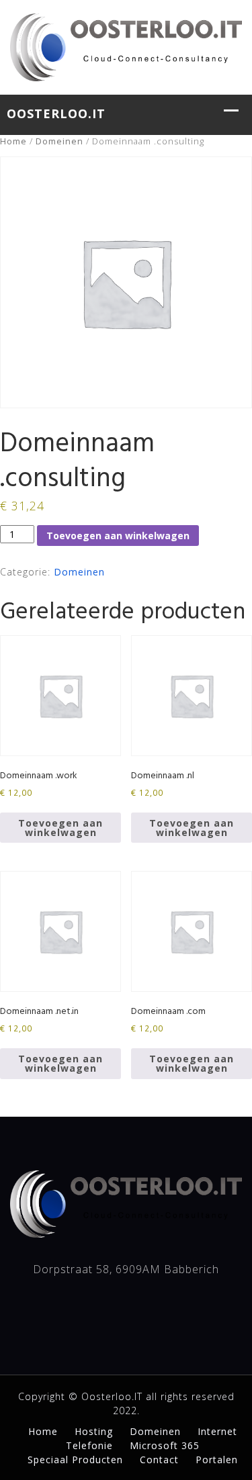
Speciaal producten (75, 1459)
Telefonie (89, 1445)
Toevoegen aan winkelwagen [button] (60, 828)
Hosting (94, 1431)
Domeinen (59, 141)
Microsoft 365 (165, 1445)
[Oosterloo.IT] (126, 45)
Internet (217, 1431)
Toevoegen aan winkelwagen (118, 535)
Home (13, 141)
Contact (159, 1459)
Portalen (217, 1459)
